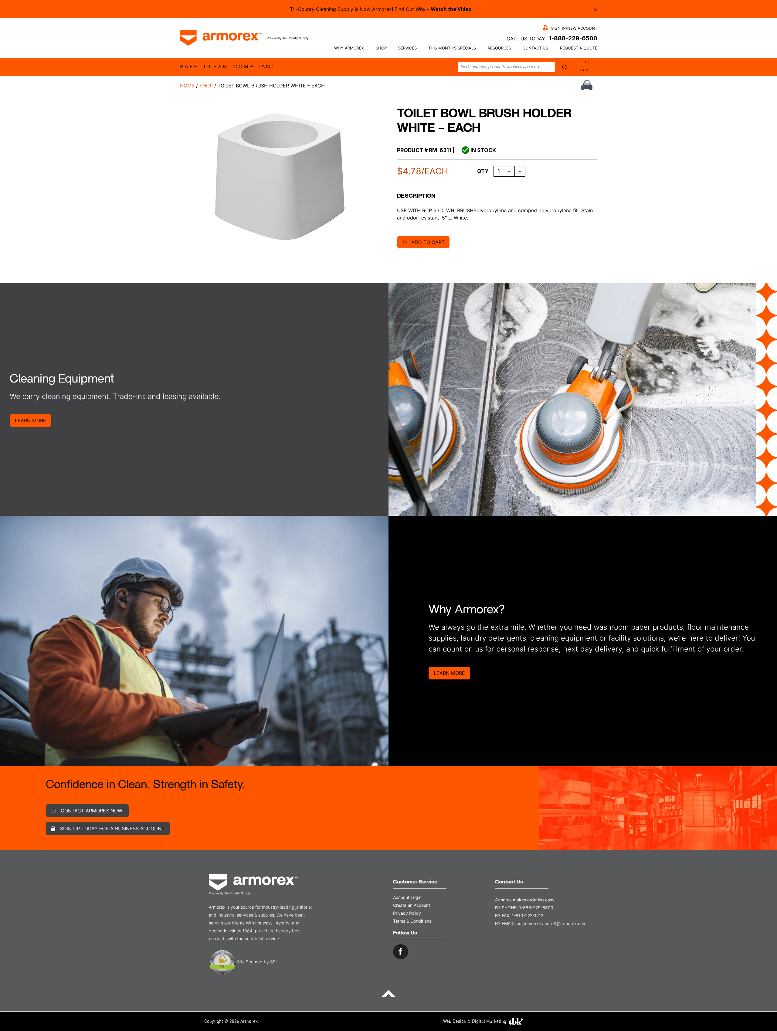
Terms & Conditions (412, 921)
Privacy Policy (407, 913)
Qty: (483, 171)
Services (407, 48)
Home (187, 86)
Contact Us (535, 48)
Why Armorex (349, 48)
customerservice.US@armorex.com (551, 923)
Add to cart (428, 242)
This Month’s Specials (452, 48)
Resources (499, 48)
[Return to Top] (388, 992)
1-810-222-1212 (527, 915)
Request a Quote (578, 48)
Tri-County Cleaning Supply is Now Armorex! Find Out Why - (380, 9)
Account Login (407, 897)
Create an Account (411, 905)
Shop (381, 48)
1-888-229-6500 (573, 38)
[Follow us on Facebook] (400, 951)
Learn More (30, 420)
